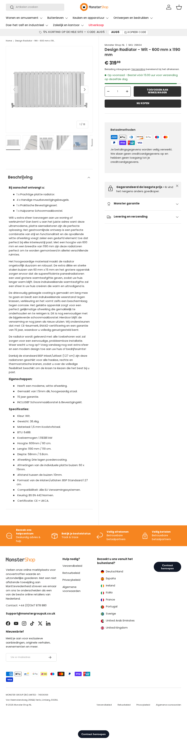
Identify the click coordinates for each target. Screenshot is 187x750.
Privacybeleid (71, 580)
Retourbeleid (71, 573)
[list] (49, 89)
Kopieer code (137, 32)
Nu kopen (143, 103)
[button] (179, 7)
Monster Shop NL (115, 45)
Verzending (138, 69)
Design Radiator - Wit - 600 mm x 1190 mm (35, 41)
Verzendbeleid (72, 566)
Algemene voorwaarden (168, 705)
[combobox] (35, 7)
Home (9, 41)
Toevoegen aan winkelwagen (157, 91)
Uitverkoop (96, 25)
